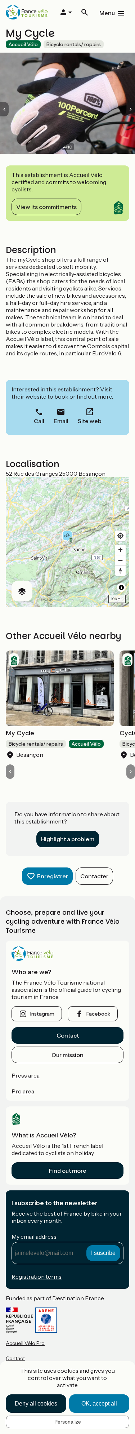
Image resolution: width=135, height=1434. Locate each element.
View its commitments (46, 206)
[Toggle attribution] (121, 587)
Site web (90, 421)
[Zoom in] (120, 550)
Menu (107, 13)
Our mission (67, 1054)
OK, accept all (99, 1403)
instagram (42, 1014)
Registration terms (37, 1276)
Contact (68, 1035)
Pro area (23, 1091)
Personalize (67, 1422)
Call (39, 421)
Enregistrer (52, 876)
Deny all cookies (36, 1403)
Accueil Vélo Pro (25, 1343)
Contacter (94, 876)
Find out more (67, 1170)
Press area (26, 1075)
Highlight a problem (67, 839)
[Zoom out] (120, 560)
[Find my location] (120, 535)
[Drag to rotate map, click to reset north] (120, 570)
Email (61, 421)
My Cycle (20, 733)
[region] (67, 542)
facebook (98, 1014)
